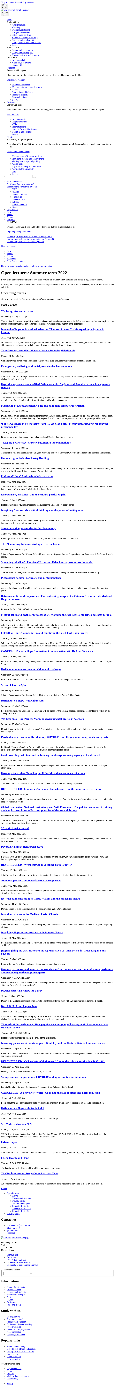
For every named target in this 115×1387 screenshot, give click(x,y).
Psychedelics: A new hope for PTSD (21, 990)
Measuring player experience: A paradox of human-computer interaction (43, 405)
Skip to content (7, 2)
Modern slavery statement (18, 1376)
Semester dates (13, 1359)
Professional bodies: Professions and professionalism (31, 577)
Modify (10, 1383)
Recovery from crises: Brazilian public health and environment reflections (43, 773)
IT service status (14, 1356)
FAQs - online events (21, 1198)
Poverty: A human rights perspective (22, 846)
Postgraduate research (16, 1322)
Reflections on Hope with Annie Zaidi (22, 1108)
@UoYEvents (13, 1230)
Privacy (10, 1371)
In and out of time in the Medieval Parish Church (29, 914)
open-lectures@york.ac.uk (18, 1225)
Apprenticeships (14, 1327)
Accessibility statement (25, 2)
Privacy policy (18, 1201)
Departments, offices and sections (21, 1349)
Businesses (11, 1302)
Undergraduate (13, 1317)
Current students (14, 1289)
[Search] (34, 177)
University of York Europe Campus (22, 1265)
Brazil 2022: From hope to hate (19, 1006)
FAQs (15, 1196)
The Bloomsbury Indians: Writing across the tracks (30, 544)
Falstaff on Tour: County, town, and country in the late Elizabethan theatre (44, 632)
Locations (11, 219)
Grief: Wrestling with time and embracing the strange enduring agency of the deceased (50, 755)
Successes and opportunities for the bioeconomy (28, 528)
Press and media (14, 1305)
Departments (12, 209)
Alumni (10, 217)
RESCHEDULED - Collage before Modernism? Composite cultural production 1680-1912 (53, 1061)
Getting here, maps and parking (20, 1351)
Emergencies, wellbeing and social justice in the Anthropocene (36, 366)
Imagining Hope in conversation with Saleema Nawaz (32, 932)
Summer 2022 (46, 266)
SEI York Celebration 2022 (16, 1124)
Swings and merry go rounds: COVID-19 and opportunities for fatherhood (44, 1077)
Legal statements (14, 1368)
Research (11, 68)
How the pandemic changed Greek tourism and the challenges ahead (40, 898)
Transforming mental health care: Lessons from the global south (38, 350)
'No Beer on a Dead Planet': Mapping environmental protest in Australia (43, 718)
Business (11, 102)
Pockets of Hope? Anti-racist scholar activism (27, 476)
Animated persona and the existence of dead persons (31, 880)
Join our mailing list (21, 1203)
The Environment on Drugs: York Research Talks (29, 1173)
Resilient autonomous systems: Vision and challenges (31, 669)
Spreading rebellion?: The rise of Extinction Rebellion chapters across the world (47, 562)
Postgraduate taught (15, 1319)
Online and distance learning (19, 1324)
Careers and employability (18, 1329)
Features (10, 256)
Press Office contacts (16, 261)
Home (4, 266)
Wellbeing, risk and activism (17, 311)
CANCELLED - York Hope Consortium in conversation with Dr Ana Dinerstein (47, 651)
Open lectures (34, 266)
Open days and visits (16, 1334)
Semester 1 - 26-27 (20, 1211)
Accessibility (12, 1378)
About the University (16, 1346)
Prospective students (16, 1287)
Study (9, 20)
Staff (9, 1297)
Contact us (11, 1257)
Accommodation (14, 1332)
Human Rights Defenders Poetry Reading (25, 458)
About (9, 137)
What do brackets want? (15, 828)
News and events (8, 246)
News (9, 212)
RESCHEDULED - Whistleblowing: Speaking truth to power (36, 864)
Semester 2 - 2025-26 (21, 1208)
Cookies (10, 1373)
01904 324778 (13, 1228)
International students (16, 1292)
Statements (11, 258)
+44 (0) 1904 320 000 (16, 1260)
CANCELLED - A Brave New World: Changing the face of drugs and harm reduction (50, 1092)
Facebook (11, 1233)
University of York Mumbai (19, 1262)
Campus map (12, 1255)
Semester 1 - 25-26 (20, 1206)
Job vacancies (13, 1354)
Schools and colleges (16, 1294)
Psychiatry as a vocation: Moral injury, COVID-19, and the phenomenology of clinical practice (55, 736)
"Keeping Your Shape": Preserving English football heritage (36, 442)
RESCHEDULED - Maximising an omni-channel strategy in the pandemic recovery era (51, 788)
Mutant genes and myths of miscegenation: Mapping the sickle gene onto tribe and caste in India (56, 614)
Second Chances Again (14, 685)
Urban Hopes (9, 1142)
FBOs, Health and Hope (15, 1157)
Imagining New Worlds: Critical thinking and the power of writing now (42, 510)
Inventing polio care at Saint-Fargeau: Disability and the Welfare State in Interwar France (53, 1043)
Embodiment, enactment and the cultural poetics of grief (33, 494)
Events (10, 214)
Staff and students (14, 181)
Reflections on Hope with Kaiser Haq (22, 700)
